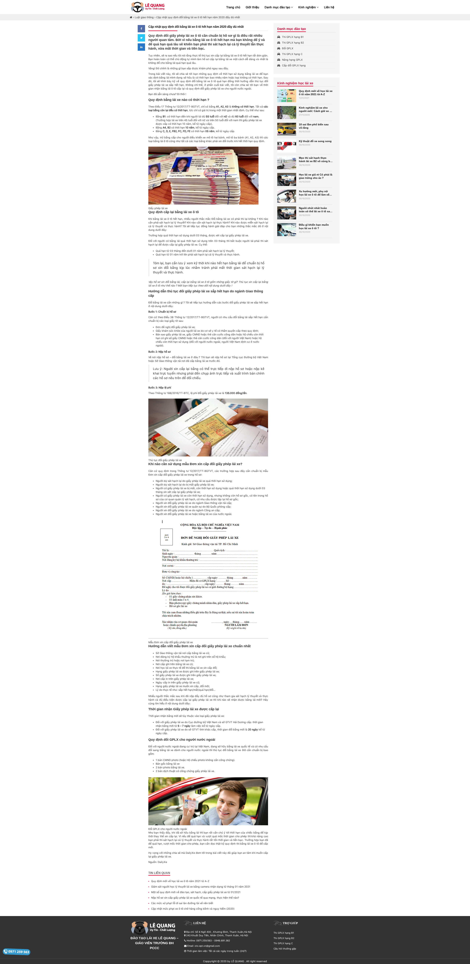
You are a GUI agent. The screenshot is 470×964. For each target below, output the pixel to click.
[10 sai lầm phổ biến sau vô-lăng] (286, 129)
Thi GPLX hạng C (292, 54)
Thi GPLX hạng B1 (293, 36)
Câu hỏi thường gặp (285, 948)
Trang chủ (233, 7)
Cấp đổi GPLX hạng (294, 65)
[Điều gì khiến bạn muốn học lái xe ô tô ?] (286, 229)
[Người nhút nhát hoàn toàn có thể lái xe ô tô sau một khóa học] (286, 212)
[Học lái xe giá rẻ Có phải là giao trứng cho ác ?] (286, 179)
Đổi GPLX (287, 48)
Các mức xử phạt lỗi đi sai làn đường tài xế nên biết (182, 903)
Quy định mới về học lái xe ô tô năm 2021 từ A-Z (180, 881)
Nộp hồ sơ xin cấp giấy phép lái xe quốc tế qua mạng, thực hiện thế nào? (195, 897)
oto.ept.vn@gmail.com (207, 946)
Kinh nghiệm (307, 7)
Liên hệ (329, 7)
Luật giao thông (144, 17)
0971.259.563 (204, 940)
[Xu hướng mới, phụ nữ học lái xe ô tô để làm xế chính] (286, 196)
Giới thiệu (252, 7)
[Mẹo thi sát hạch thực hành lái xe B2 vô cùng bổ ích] (286, 162)
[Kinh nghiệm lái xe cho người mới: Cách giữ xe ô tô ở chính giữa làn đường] (286, 112)
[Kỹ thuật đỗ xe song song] (286, 146)
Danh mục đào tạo (278, 7)
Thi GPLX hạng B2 (293, 42)
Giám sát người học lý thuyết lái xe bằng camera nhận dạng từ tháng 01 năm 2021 (200, 886)
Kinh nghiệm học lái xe (295, 83)
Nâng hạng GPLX (292, 59)
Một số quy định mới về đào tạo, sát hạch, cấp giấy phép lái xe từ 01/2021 (196, 892)
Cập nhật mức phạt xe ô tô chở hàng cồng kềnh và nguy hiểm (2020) (192, 908)
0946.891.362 (222, 940)
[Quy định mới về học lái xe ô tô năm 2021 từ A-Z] (286, 95)
